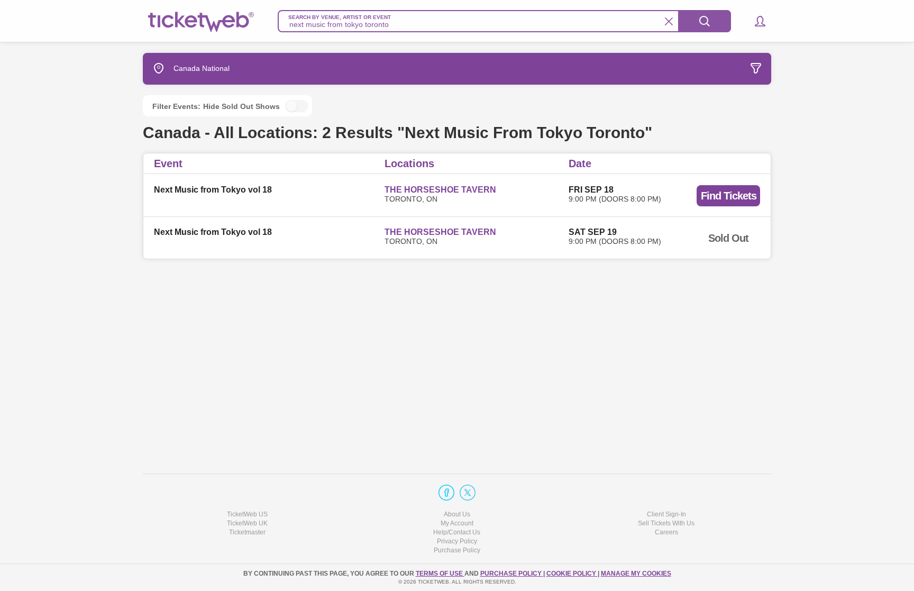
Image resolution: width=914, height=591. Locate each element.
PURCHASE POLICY (511, 573)
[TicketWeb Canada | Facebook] (446, 493)
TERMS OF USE (440, 573)
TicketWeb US (247, 514)
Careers (666, 532)
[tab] (692, 69)
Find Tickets (728, 196)
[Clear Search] (669, 21)
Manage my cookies (636, 573)
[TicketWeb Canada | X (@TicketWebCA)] (468, 493)
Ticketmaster (247, 532)
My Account (457, 523)
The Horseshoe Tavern (440, 189)
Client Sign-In (666, 514)
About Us (457, 514)
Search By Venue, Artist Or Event (339, 17)
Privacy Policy (457, 541)
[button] (755, 21)
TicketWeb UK (247, 523)
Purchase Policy (457, 550)
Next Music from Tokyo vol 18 (213, 189)
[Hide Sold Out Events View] (296, 106)
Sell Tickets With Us (666, 523)
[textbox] (504, 21)
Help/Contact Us (456, 532)
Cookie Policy (572, 573)
